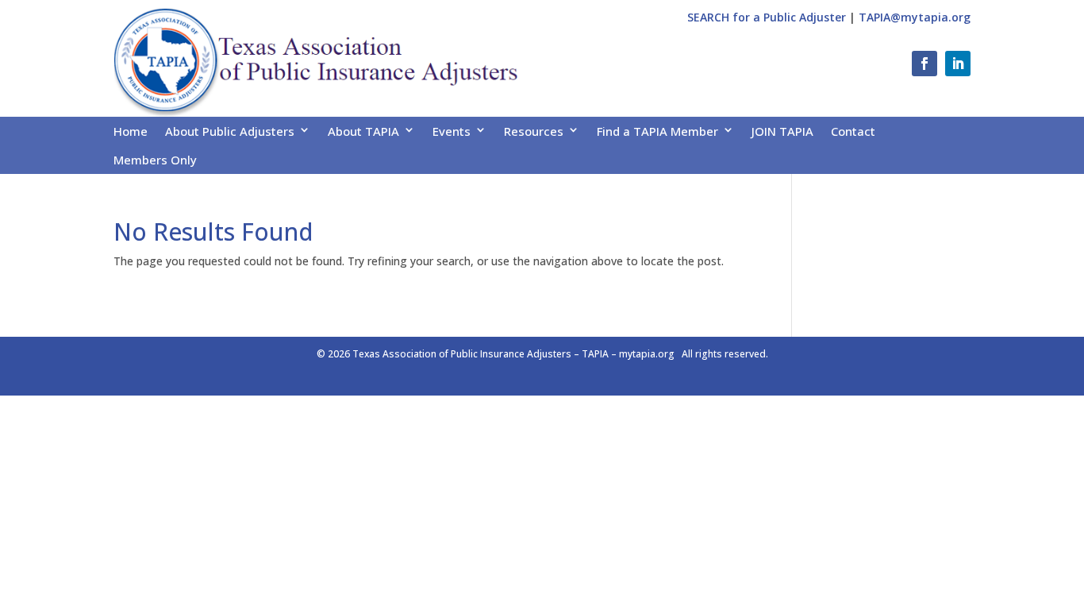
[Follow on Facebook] (924, 63)
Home (130, 131)
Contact (853, 131)
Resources (533, 131)
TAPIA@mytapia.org (915, 17)
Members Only (155, 160)
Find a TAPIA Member (657, 131)
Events (451, 131)
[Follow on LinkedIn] (958, 63)
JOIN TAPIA (782, 131)
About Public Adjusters (229, 131)
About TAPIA (363, 131)
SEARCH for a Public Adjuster (766, 17)
